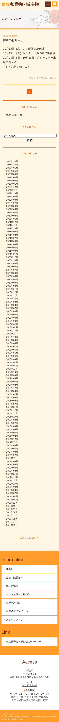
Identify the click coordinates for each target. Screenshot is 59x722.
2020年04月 (12, 279)
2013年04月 (12, 467)
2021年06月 (12, 241)
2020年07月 (12, 270)
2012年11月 (12, 480)
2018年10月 (12, 337)
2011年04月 (12, 522)
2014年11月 (12, 442)
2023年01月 (12, 183)
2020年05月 (12, 276)
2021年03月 (12, 250)
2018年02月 (12, 362)
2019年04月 (12, 317)
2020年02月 (12, 286)
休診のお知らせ (13, 40)
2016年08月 (12, 391)
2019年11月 (12, 295)
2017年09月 (12, 375)
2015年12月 (12, 410)
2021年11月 (12, 225)
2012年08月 (12, 490)
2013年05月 (12, 464)
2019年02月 (12, 324)
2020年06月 (12, 273)
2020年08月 (12, 266)
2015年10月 (12, 416)
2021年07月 (12, 238)
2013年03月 (12, 471)
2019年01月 (12, 327)
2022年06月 (12, 206)
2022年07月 (12, 203)
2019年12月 (12, 292)
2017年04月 (12, 381)
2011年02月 (12, 525)
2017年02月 (12, 384)
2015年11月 (12, 413)
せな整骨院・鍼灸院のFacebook (23, 641)
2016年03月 (12, 400)
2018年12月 (12, 330)
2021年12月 (12, 222)
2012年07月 (12, 493)
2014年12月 (12, 439)
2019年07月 (12, 308)
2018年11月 (12, 333)
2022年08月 (12, 199)
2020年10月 (12, 260)
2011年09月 (12, 509)
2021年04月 (12, 247)
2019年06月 (12, 311)
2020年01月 (12, 289)
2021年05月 (12, 244)
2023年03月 (12, 177)
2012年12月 (12, 477)
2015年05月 (12, 429)
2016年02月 (12, 404)
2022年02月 (12, 215)
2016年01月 (12, 407)
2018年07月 (12, 346)
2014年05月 (12, 448)
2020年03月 (12, 282)
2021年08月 (12, 235)
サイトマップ (8, 714)
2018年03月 (12, 359)
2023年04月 (12, 174)
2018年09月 (12, 340)
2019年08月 (12, 305)
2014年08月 (12, 445)
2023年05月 (12, 171)
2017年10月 (12, 372)
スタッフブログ (14, 619)
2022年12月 (12, 187)
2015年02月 (12, 435)
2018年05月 (12, 353)
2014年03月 (12, 452)
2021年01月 (12, 254)
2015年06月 (12, 426)
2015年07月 (12, 423)
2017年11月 (12, 368)
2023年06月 (12, 168)
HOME (9, 569)
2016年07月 (12, 394)
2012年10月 (12, 483)
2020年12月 (12, 257)
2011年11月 (11, 506)
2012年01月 (12, 499)
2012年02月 (12, 496)
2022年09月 (12, 196)
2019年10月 (12, 298)
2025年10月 (12, 161)
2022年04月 (12, 212)
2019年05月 (12, 314)
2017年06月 (12, 378)
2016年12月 (12, 388)
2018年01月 (12, 365)
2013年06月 (12, 461)
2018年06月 (12, 349)
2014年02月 (12, 455)
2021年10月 (12, 228)
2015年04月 (12, 432)
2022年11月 (12, 190)
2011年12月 (12, 502)
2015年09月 (12, 420)
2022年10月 (12, 193)
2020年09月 (12, 263)
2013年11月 (12, 458)
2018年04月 (12, 356)
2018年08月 (12, 343)
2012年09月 (12, 487)
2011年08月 (12, 512)
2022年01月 (12, 219)
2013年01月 (12, 474)
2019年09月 (12, 302)
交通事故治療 (13, 602)
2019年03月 (12, 321)
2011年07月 (12, 515)
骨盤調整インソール (17, 611)
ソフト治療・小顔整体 (18, 594)
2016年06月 (12, 397)
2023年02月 (12, 180)
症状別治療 (12, 586)
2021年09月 (12, 231)
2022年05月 (12, 209)
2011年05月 (12, 519)
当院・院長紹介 (14, 577)
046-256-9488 (29, 685)
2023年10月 (12, 164)
